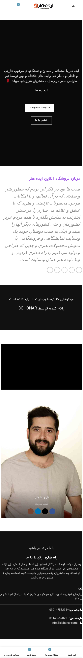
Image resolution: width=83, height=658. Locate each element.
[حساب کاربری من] (12, 6)
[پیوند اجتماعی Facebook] (79, 270)
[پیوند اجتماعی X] (72, 270)
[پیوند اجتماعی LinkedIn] (57, 270)
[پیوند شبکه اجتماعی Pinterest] (64, 270)
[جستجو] (4, 6)
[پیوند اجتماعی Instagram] (31, 511)
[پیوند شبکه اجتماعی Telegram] (50, 270)
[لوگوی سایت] (41, 6)
